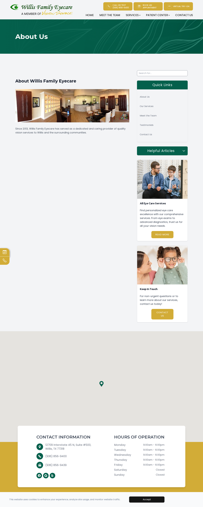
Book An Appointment (150, 6)
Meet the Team (148, 115)
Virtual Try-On (181, 6)
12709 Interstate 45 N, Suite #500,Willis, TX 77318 (68, 447)
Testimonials (146, 125)
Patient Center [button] (157, 15)
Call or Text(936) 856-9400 (121, 6)
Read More (162, 234)
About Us (145, 96)
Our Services (146, 106)
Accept (147, 499)
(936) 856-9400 (56, 456)
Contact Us (184, 15)
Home (90, 15)
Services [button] (132, 15)
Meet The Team (109, 15)
